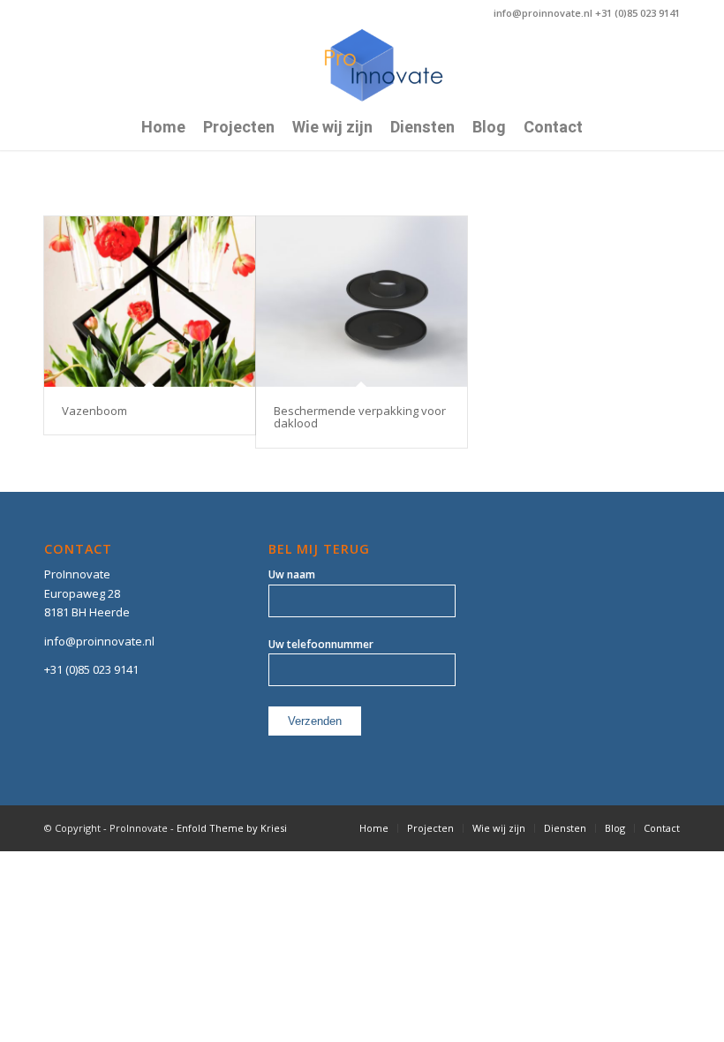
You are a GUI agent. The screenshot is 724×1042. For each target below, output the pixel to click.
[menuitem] (163, 128)
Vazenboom (94, 411)
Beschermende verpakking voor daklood (360, 417)
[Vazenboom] (149, 301)
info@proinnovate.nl (99, 641)
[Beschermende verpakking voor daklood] (361, 301)
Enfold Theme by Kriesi (232, 827)
